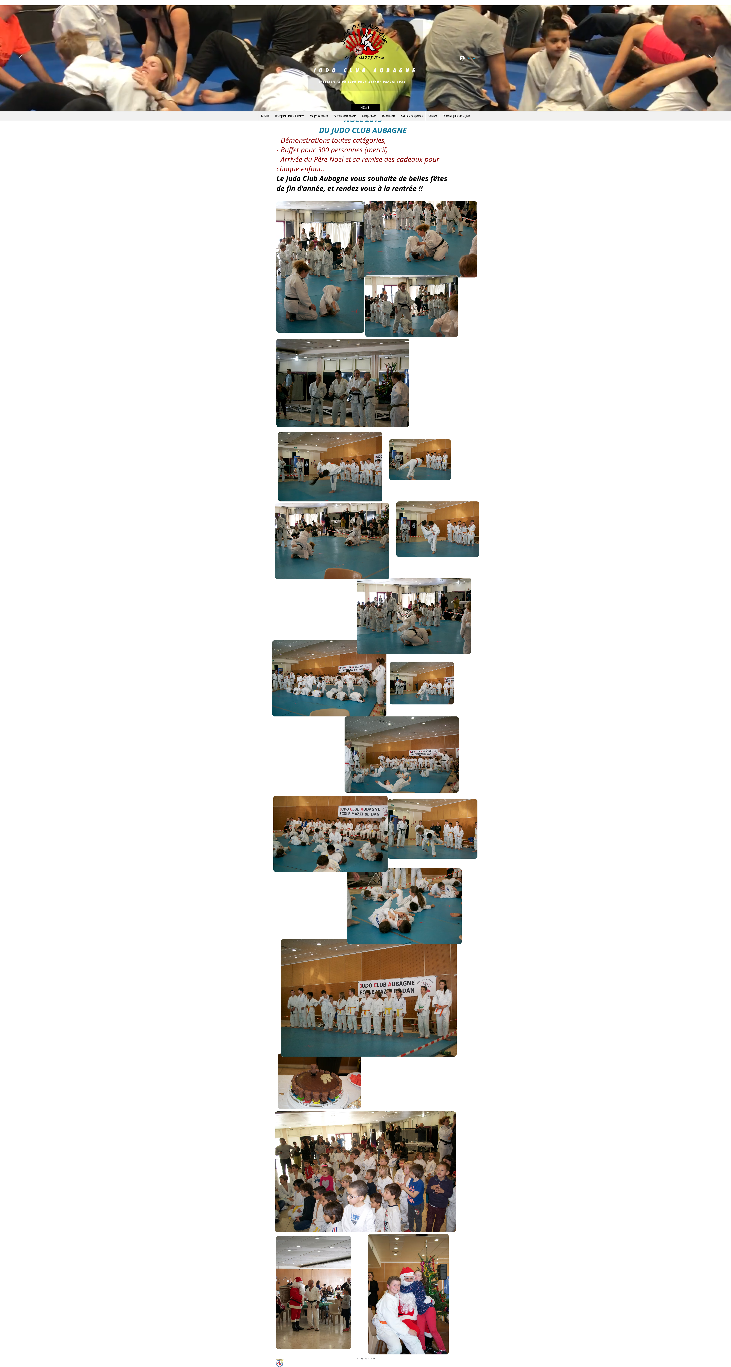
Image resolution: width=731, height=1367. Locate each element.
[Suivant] (710, 58)
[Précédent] (20, 58)
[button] (365, 107)
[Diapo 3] (365, 101)
